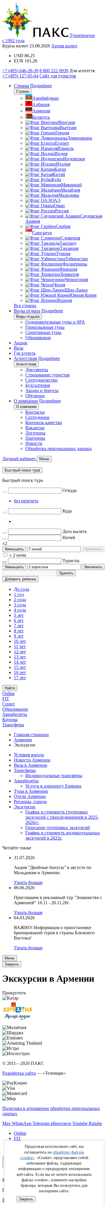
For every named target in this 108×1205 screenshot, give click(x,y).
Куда (67, 510)
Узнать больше (28, 882)
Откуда (69, 490)
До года (21, 589)
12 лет (20, 651)
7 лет (19, 625)
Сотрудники (37, 417)
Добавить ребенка (20, 579)
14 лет (20, 662)
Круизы (10, 719)
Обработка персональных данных (58, 448)
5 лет (19, 615)
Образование (38, 337)
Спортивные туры (43, 332)
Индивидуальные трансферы (53, 775)
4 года (20, 610)
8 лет (19, 630)
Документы (36, 369)
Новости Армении (32, 759)
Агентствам (25, 358)
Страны (21, 85)
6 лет (19, 620)
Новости (33, 443)
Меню (10, 958)
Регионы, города (30, 801)
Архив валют (64, 45)
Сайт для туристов (57, 75)
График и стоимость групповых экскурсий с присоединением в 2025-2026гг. (62, 817)
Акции (20, 342)
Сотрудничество (41, 380)
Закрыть (26, 1199)
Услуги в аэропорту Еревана (53, 785)
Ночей (68, 537)
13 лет (20, 656)
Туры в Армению (31, 791)
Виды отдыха (27, 310)
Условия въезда (29, 754)
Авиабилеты (14, 714)
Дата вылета (74, 531)
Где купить (24, 353)
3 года (20, 604)
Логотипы (35, 432)
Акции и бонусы (41, 390)
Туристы (70, 560)
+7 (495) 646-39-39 (20, 70)
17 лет (20, 677)
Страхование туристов (47, 374)
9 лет (19, 636)
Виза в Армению (30, 765)
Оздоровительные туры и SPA (55, 322)
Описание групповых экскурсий (57, 827)
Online (8, 693)
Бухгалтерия (37, 385)
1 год (19, 594)
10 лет (20, 641)
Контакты (35, 412)
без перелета (26, 500)
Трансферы (13, 724)
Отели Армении (30, 796)
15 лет (20, 667)
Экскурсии (24, 806)
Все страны (25, 305)
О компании (26, 400)
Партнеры (35, 438)
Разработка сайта (19, 1073)
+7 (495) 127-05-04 (20, 75)
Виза (18, 348)
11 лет (20, 646)
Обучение (35, 395)
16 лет (20, 672)
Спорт (8, 703)
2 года (20, 599)
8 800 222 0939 (53, 70)
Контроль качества (43, 422)
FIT (5, 698)
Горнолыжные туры (45, 327)
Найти (10, 688)
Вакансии (35, 427)
